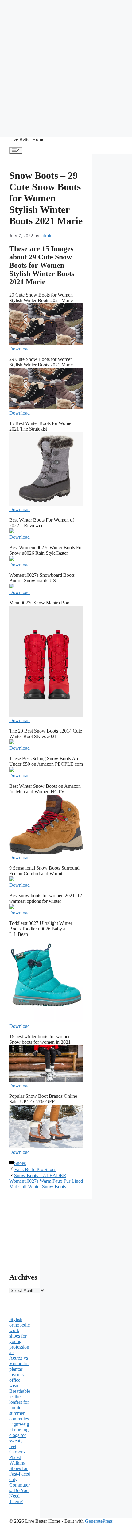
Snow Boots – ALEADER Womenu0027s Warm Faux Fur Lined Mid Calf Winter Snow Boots (46, 1181)
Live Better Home (26, 139)
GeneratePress (99, 1521)
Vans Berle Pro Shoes (35, 1169)
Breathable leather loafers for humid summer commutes (19, 1404)
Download (19, 348)
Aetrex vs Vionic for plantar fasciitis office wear (19, 1371)
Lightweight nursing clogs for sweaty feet (19, 1435)
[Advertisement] (66, 66)
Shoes (20, 1163)
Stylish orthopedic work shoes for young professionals (19, 1336)
